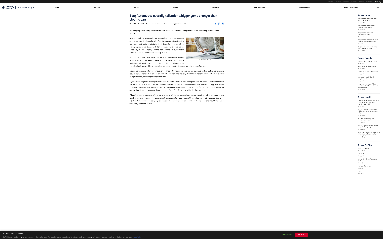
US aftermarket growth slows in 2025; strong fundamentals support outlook (368, 111)
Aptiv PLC (361, 154)
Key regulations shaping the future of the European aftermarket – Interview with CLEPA (368, 102)
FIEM (359, 171)
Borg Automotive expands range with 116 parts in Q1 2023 (367, 47)
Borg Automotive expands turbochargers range (365, 33)
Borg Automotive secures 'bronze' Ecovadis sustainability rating (368, 40)
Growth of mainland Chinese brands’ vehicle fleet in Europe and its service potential (369, 134)
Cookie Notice (136, 237)
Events (175, 7)
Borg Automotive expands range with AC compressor (367, 19)
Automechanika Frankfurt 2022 (367, 61)
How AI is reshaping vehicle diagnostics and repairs (366, 119)
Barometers (216, 7)
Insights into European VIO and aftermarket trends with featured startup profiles (368, 85)
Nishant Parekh (181, 24)
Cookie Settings (287, 234)
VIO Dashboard (259, 7)
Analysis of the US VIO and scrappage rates (366, 78)
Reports (97, 7)
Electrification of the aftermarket (368, 72)
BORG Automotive (363, 148)
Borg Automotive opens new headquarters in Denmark (366, 26)
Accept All (301, 234)
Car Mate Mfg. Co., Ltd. (364, 166)
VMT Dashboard (304, 7)
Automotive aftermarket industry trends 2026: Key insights (368, 126)
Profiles (136, 7)
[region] (191, 235)
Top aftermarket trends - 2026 (367, 66)
